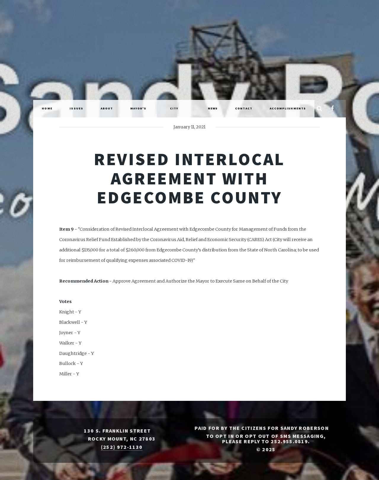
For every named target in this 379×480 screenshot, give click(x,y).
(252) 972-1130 (121, 447)
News (213, 108)
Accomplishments (288, 108)
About (107, 108)
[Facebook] (332, 108)
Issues (76, 108)
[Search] (319, 108)
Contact (243, 108)
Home (47, 108)
